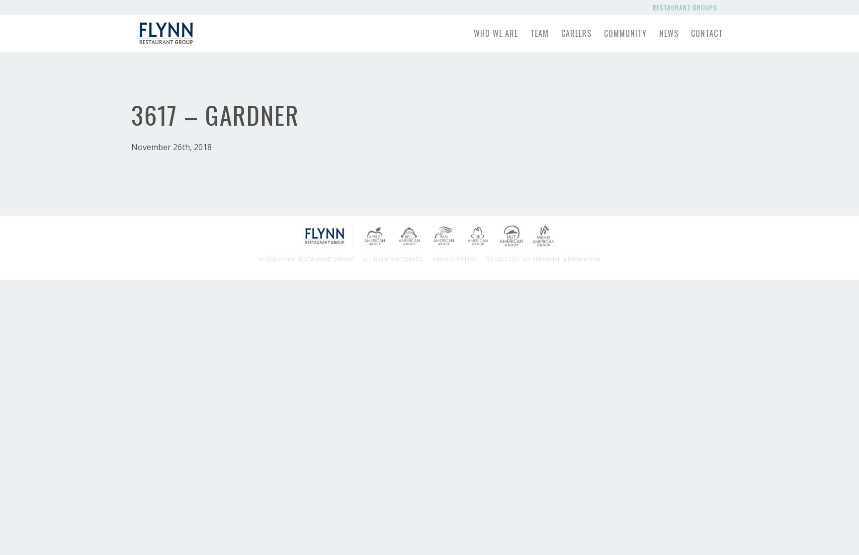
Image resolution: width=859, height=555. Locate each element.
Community (625, 33)
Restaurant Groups (687, 7)
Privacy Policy (454, 259)
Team (539, 33)
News (669, 33)
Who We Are (496, 33)
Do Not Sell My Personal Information (543, 259)
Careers (576, 33)
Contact (707, 33)
